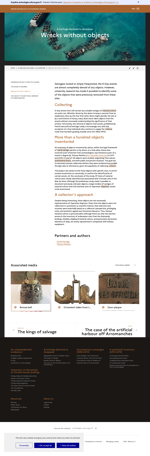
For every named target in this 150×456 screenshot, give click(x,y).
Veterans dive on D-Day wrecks (88, 363)
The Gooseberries (17, 388)
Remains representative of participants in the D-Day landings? (124, 366)
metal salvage (63, 150)
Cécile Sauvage (63, 241)
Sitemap (46, 407)
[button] (137, 68)
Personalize (24, 445)
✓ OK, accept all (45, 445)
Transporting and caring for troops (23, 381)
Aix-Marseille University (97, 155)
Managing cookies (112, 441)
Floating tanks (16, 390)
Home (13, 68)
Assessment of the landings (20, 363)
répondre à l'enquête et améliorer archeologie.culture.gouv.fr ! (89, 2)
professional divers (63, 160)
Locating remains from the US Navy (89, 358)
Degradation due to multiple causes (25, 82)
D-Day (13, 360)
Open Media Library (122, 265)
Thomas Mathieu (64, 244)
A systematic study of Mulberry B (88, 360)
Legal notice (48, 402)
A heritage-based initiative (119, 356)
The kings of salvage (19, 87)
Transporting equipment (19, 383)
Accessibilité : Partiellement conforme (88, 442)
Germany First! (16, 356)
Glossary (14, 402)
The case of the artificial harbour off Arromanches (24, 97)
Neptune (105, 186)
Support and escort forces (20, 378)
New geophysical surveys (118, 358)
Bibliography (15, 409)
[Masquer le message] (138, 2)
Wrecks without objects (20, 91)
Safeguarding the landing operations (24, 376)
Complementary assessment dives (121, 360)
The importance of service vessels (23, 385)
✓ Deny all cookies (68, 445)
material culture (109, 110)
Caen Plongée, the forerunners (88, 356)
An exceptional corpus (117, 363)
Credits (46, 405)
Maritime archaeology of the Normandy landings (28, 9)
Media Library (15, 405)
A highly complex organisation (21, 358)
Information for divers (19, 407)
